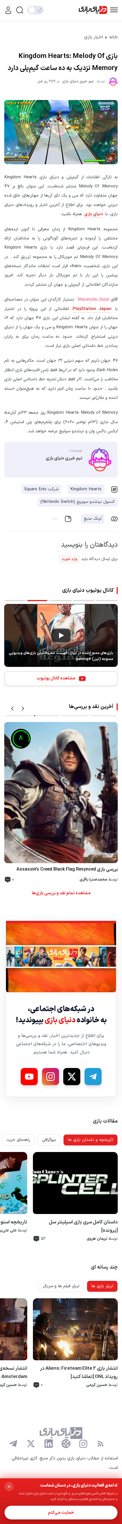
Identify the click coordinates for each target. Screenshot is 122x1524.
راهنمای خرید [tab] (18, 1140)
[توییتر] (30, 1443)
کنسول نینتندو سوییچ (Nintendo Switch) (77, 502)
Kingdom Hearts (86, 489)
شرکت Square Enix (41, 489)
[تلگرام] (13, 1443)
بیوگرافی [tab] (49, 1140)
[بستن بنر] (9, 1486)
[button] (12, 709)
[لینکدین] (48, 1443)
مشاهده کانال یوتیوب (56, 678)
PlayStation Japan (92, 309)
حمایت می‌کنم (61, 1512)
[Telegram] (93, 1076)
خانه (113, 37)
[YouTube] (29, 1076)
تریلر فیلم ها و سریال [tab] (61, 1286)
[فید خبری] (100, 1443)
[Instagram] (50, 1076)
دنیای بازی (93, 214)
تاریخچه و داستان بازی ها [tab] (90, 1140)
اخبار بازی (93, 37)
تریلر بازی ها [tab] (102, 1286)
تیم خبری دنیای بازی (78, 81)
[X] (71, 1076)
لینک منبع (93, 518)
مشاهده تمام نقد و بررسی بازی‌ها (61, 893)
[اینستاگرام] (83, 1444)
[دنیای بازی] (93, 10)
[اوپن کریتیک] (66, 1443)
